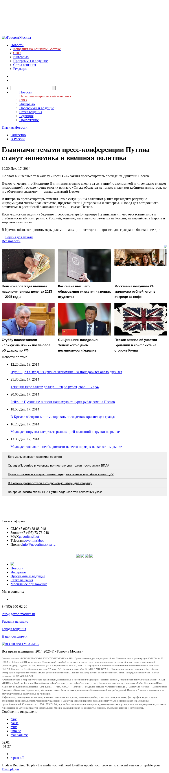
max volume (19, 735)
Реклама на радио (15, 621)
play (14, 719)
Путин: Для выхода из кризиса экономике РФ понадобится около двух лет (66, 372)
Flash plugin (10, 769)
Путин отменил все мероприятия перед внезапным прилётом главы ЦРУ (61, 474)
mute (14, 727)
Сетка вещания (24, 65)
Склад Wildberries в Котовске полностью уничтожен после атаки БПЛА (58, 465)
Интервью (21, 57)
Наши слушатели (15, 636)
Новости (17, 45)
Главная (8, 127)
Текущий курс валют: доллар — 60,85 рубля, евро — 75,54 (55, 387)
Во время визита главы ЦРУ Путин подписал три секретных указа (55, 492)
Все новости (11, 241)
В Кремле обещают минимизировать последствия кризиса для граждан (64, 417)
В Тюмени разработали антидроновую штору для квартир (50, 483)
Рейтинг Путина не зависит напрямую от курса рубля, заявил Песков (63, 402)
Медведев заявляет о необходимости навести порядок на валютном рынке (66, 446)
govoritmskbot (29, 536)
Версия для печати (19, 237)
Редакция (20, 69)
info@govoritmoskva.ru (38, 544)
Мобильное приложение (29, 584)
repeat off (17, 758)
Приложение (29, 120)
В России (18, 139)
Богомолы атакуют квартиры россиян (35, 456)
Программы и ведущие (30, 61)
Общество (18, 135)
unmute (16, 731)
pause (14, 723)
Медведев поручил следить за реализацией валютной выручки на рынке (65, 432)
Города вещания (14, 629)
